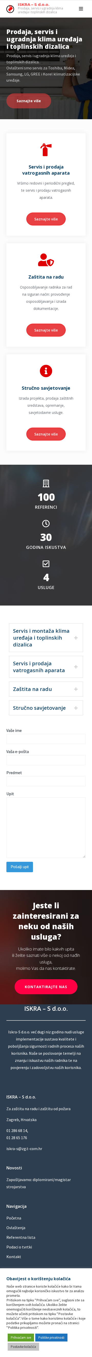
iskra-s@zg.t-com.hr (24, 1148)
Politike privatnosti (51, 1337)
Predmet (14, 772)
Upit (10, 793)
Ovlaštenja (15, 1227)
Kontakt (13, 1256)
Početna (13, 1217)
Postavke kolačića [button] (23, 1347)
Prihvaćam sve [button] (21, 1337)
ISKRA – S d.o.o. (33, 4)
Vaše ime (14, 730)
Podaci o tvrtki (19, 1246)
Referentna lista (20, 1237)
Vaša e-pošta (17, 751)
